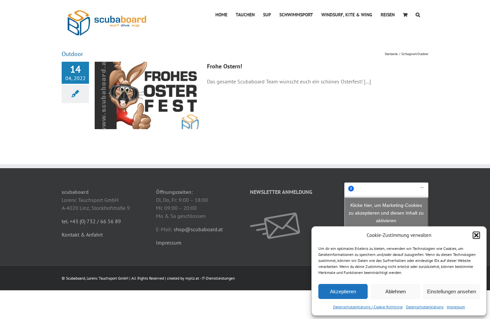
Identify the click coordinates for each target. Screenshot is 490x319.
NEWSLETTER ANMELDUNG (281, 192)
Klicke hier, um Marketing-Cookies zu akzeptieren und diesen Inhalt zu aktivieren (386, 212)
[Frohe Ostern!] (148, 95)
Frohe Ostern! (224, 66)
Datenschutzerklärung (424, 306)
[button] (476, 235)
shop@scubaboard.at (198, 229)
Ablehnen (395, 291)
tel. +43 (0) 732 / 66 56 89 (91, 221)
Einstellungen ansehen (451, 291)
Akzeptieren (343, 291)
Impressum (456, 306)
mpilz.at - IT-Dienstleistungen (210, 278)
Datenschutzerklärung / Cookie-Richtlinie (368, 306)
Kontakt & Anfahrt (82, 234)
